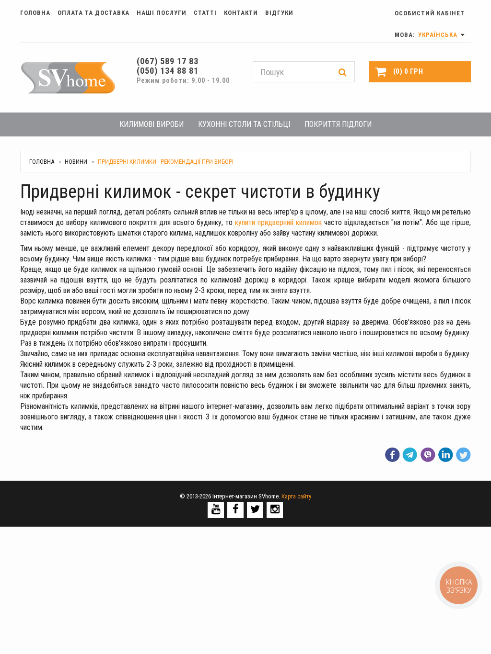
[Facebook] (236, 509)
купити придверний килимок (278, 222)
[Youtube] (216, 509)
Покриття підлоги (338, 124)
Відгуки (279, 12)
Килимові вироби (151, 124)
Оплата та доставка (93, 12)
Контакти (241, 12)
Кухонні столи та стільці (244, 124)
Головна (35, 12)
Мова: (427, 34)
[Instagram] (275, 509)
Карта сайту (296, 496)
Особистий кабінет (430, 13)
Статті (205, 12)
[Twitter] (255, 509)
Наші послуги (162, 12)
